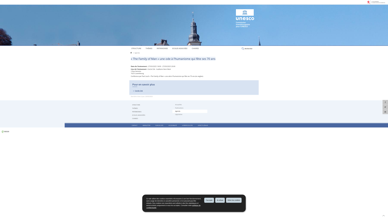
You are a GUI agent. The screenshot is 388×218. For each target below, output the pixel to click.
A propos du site (187, 125)
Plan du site (159, 125)
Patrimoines (162, 48)
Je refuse (220, 200)
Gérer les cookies (234, 200)
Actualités (178, 105)
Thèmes (149, 48)
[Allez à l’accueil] (131, 53)
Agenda (137, 53)
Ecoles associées (179, 48)
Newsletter (146, 125)
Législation (178, 114)
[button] (247, 48)
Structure (136, 48)
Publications (179, 108)
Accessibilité (173, 125)
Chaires (195, 48)
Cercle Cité (139, 91)
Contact (134, 125)
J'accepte (209, 200)
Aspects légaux (203, 125)
